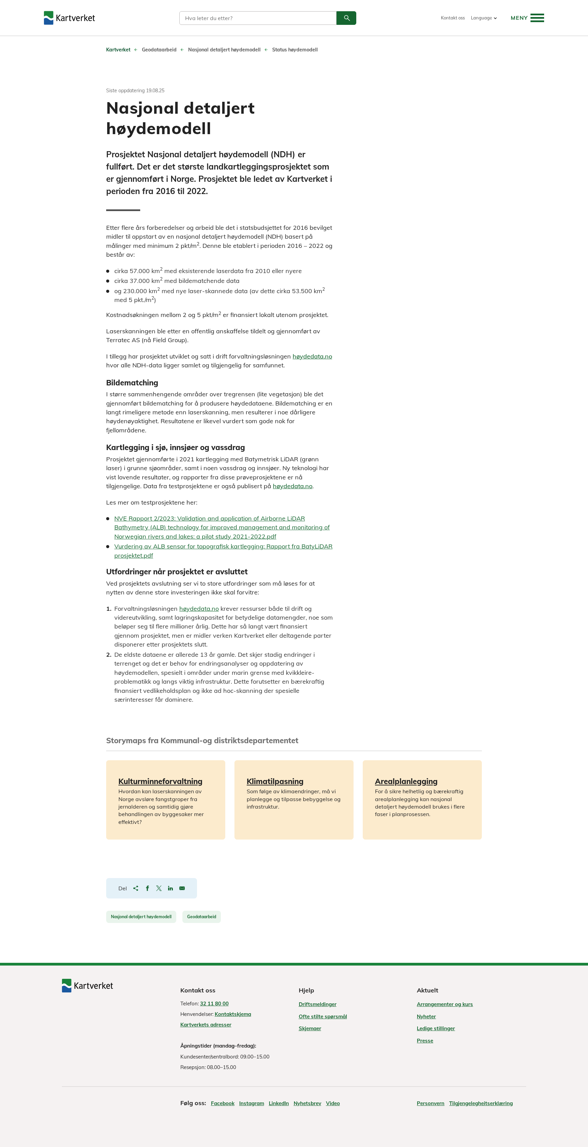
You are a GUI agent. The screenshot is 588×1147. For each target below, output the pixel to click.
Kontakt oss (453, 18)
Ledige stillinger (436, 1028)
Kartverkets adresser (205, 1024)
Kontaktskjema (233, 1014)
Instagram (251, 1103)
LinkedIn (279, 1103)
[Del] (135, 888)
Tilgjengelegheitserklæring (481, 1103)
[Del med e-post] (182, 888)
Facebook (222, 1103)
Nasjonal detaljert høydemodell (141, 916)
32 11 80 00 (214, 1003)
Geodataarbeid (201, 916)
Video (333, 1103)
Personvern (430, 1103)
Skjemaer (310, 1028)
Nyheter (426, 1016)
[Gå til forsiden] (69, 18)
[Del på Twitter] (159, 888)
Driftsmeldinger (318, 1004)
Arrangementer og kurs (445, 1004)
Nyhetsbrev (307, 1103)
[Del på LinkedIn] (170, 888)
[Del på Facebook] (147, 888)
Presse (425, 1040)
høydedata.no (312, 356)
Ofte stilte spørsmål (323, 1016)
